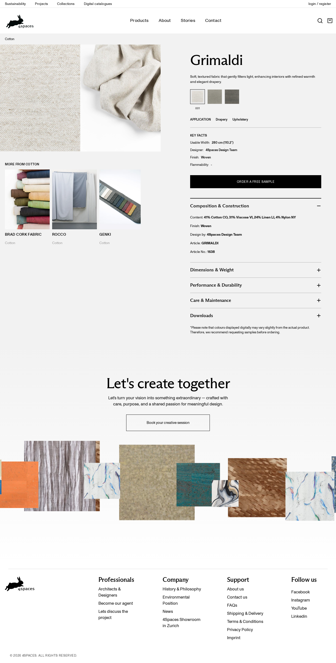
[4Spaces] (19, 21)
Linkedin (299, 616)
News (168, 611)
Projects (41, 4)
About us (235, 588)
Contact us (237, 597)
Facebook (300, 591)
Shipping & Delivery (245, 613)
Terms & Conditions (245, 621)
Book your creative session (168, 422)
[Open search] (320, 21)
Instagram (300, 600)
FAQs (232, 605)
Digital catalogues (98, 4)
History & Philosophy (182, 588)
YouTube (299, 608)
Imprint (233, 637)
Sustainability (15, 4)
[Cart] (330, 21)
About (165, 20)
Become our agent (115, 603)
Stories (188, 20)
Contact (213, 20)
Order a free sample (256, 182)
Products (139, 20)
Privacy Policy (240, 629)
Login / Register (319, 4)
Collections (66, 4)
